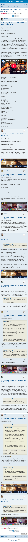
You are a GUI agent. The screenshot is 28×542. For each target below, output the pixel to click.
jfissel (5, 129)
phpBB (10, 539)
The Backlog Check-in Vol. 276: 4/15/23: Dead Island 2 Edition (13, 10)
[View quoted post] (12, 244)
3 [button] (16, 16)
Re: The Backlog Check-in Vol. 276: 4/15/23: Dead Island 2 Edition (13, 134)
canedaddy (6, 170)
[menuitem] (3, 4)
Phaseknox (6, 18)
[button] (18, 16)
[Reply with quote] (24, 20)
